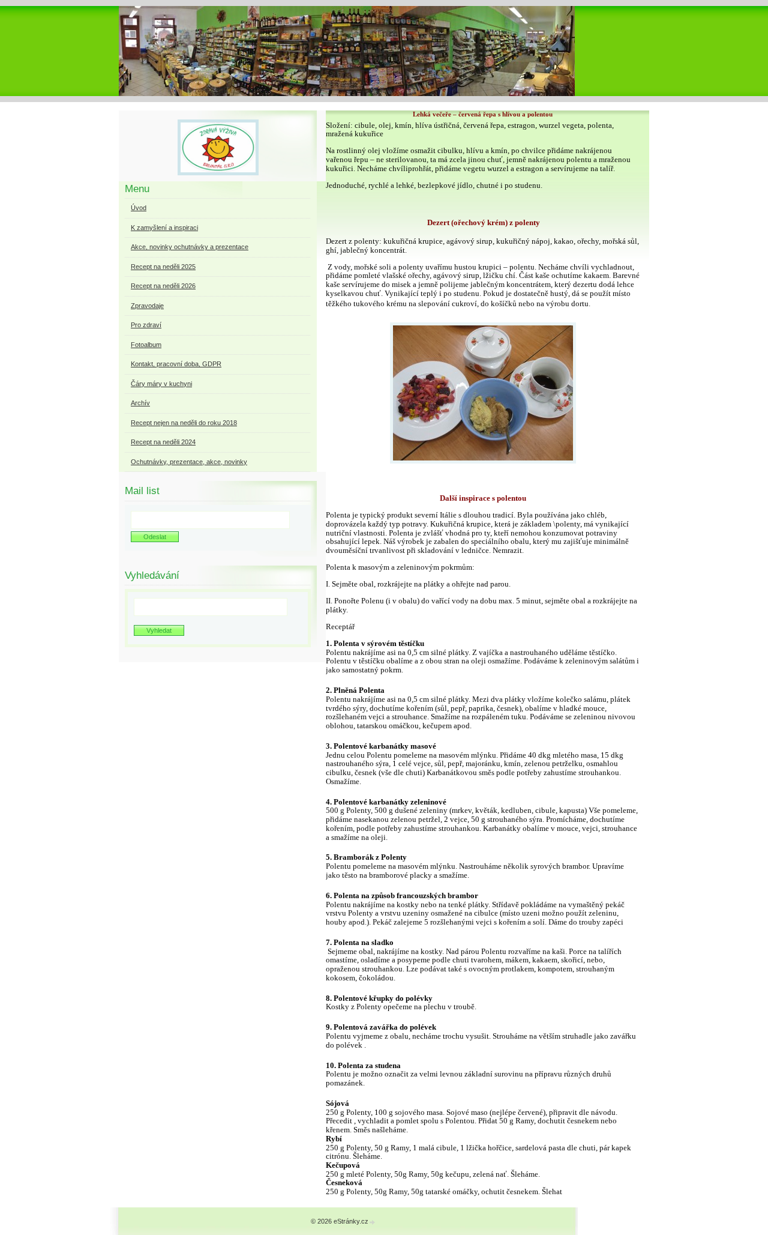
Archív (140, 402)
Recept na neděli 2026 (163, 285)
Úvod (138, 207)
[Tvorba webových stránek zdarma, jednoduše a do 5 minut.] (372, 1222)
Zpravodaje (147, 305)
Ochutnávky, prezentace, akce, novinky (189, 461)
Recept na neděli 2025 (163, 266)
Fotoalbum (146, 344)
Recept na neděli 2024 (163, 441)
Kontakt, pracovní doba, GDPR (176, 363)
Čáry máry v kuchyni (161, 383)
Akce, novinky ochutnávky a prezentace (189, 246)
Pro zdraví (146, 324)
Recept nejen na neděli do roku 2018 (184, 422)
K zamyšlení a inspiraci (164, 227)
